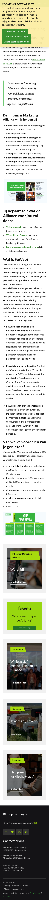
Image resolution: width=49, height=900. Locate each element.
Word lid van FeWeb (16, 235)
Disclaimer (16, 885)
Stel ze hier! (16, 789)
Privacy (7, 885)
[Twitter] (12, 832)
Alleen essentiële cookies (16, 41)
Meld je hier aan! (18, 582)
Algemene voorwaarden (14, 889)
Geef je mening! (24, 628)
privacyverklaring (15, 24)
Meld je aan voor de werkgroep (22, 247)
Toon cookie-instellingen (16, 36)
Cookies (26, 885)
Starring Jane (35, 893)
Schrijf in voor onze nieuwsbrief (19, 823)
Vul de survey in (14, 227)
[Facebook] (6, 832)
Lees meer (15, 734)
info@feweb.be (20, 850)
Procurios (7, 896)
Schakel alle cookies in (14, 31)
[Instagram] (26, 832)
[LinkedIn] (19, 832)
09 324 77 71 (9, 850)
